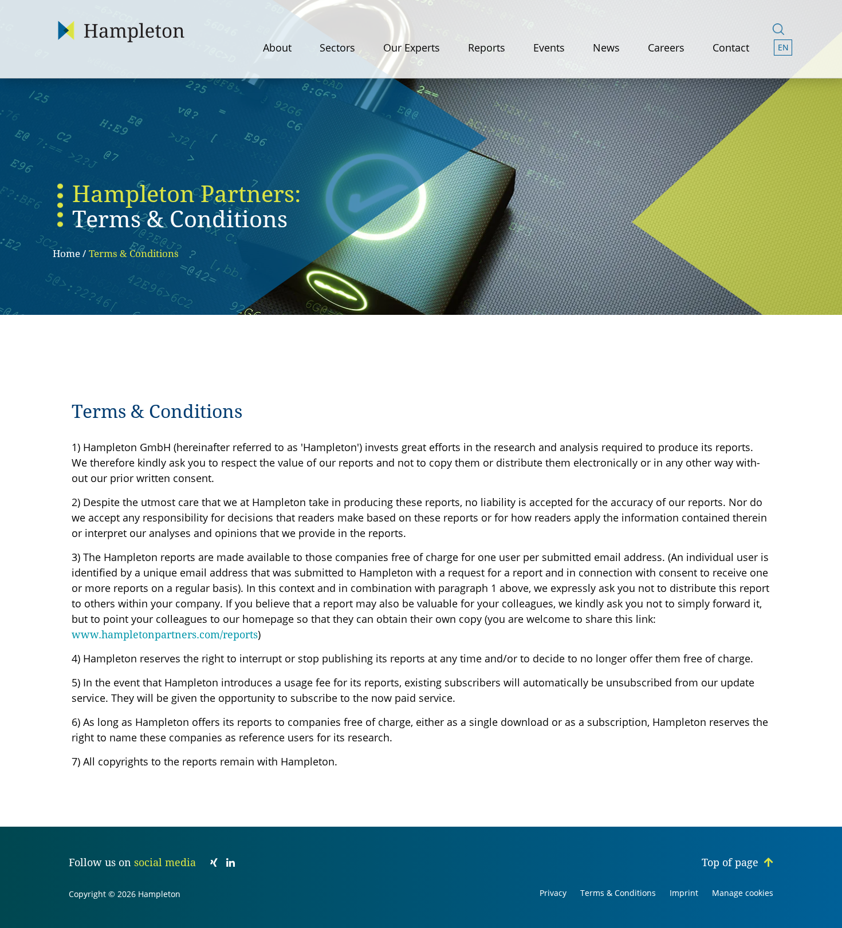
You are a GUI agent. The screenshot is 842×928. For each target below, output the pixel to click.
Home (66, 253)
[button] (783, 47)
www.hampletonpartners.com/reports (165, 635)
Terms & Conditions (134, 253)
